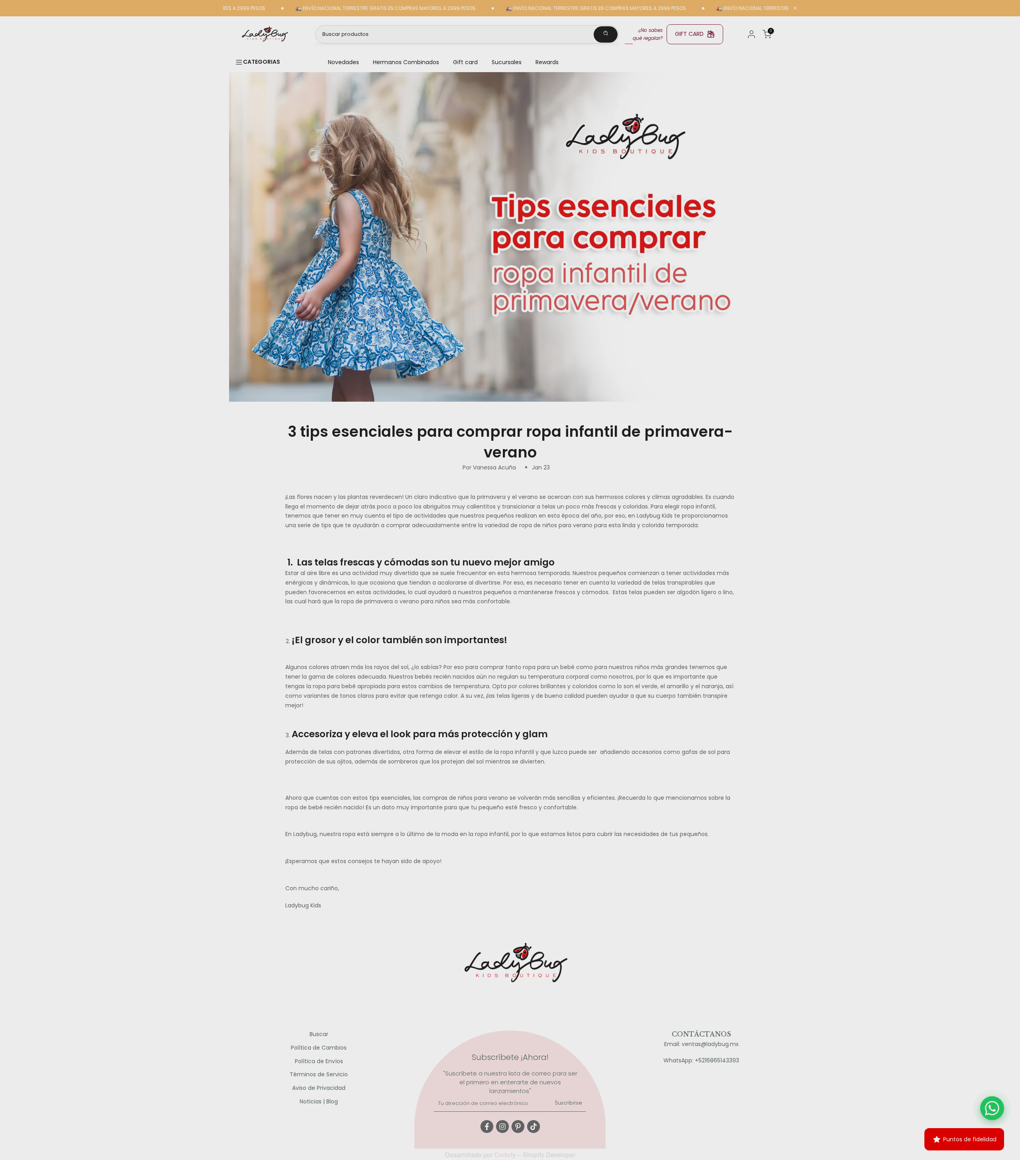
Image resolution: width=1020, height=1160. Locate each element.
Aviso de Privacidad (318, 1088)
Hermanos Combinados (406, 62)
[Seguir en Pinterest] (518, 1126)
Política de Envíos (319, 1061)
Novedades (343, 62)
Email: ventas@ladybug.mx (701, 1044)
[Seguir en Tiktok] (533, 1126)
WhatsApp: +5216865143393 (701, 1060)
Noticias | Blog (319, 1101)
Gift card (465, 62)
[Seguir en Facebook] (487, 1126)
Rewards (547, 62)
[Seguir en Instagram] (502, 1126)
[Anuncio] (349, 8)
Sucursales (507, 62)
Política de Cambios (319, 1048)
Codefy (506, 1154)
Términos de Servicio (319, 1074)
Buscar (319, 1034)
